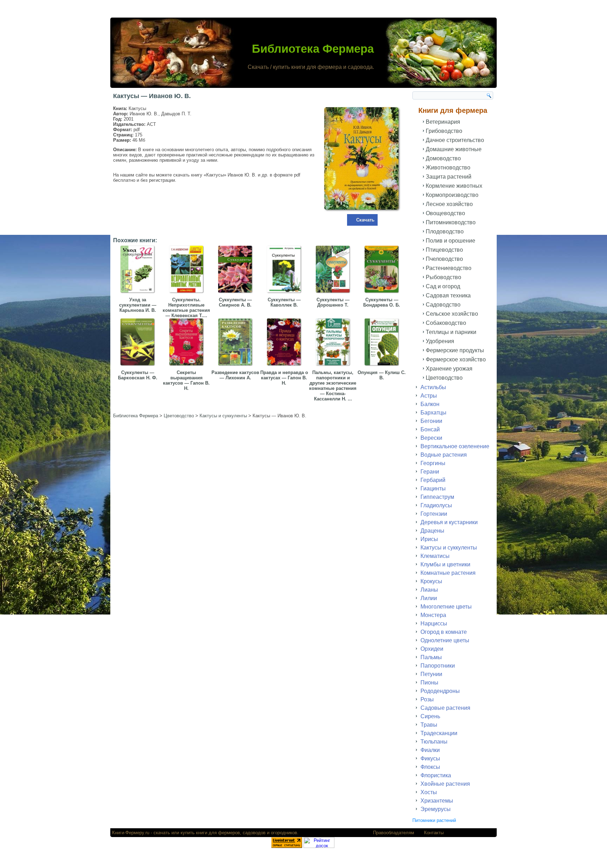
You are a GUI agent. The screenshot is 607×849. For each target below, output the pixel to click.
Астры (428, 396)
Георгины (432, 463)
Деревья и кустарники (449, 522)
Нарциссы (433, 623)
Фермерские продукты (455, 350)
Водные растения (443, 455)
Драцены (432, 531)
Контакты (434, 832)
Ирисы (429, 539)
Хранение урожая (449, 369)
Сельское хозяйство (452, 314)
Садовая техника (448, 295)
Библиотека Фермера (313, 48)
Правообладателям (393, 832)
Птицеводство (444, 250)
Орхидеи (431, 649)
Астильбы (433, 387)
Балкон (429, 404)
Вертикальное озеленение (454, 446)
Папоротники (437, 666)
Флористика (435, 775)
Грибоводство (444, 131)
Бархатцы (433, 413)
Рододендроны (440, 691)
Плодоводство (445, 231)
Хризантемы (436, 801)
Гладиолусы (436, 505)
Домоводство (443, 158)
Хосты (428, 792)
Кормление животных (454, 186)
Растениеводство (448, 268)
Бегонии (431, 421)
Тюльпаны (434, 742)
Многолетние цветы (446, 607)
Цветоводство (444, 378)
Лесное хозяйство (449, 204)
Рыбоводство (443, 277)
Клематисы (435, 556)
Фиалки (430, 750)
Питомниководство (451, 222)
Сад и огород (443, 286)
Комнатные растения (448, 573)
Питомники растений (434, 820)
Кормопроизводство (452, 195)
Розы (427, 699)
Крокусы (431, 581)
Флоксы (430, 767)
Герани (429, 472)
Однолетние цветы (444, 640)
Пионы (429, 683)
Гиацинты (433, 488)
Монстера (433, 615)
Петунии (431, 674)
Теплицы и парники (451, 332)
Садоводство (443, 305)
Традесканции (438, 733)
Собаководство (446, 323)
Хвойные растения (445, 784)
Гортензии (433, 514)
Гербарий (432, 480)
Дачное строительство (455, 140)
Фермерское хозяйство (456, 359)
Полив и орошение (450, 241)
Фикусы (430, 758)
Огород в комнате (443, 632)
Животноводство (448, 168)
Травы (428, 725)
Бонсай (430, 429)
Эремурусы (435, 809)
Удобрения (440, 341)
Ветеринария (443, 122)
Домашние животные (454, 149)
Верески (431, 438)
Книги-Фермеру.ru (130, 832)
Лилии (428, 598)
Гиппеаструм (437, 497)
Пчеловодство (444, 259)
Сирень (430, 716)
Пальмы (431, 657)
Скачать (365, 220)
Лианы (429, 590)
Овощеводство (445, 213)
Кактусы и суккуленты (448, 548)
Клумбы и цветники (445, 564)
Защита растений (448, 177)
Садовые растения (445, 708)
